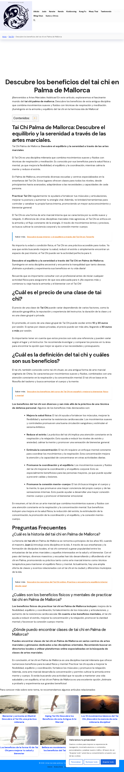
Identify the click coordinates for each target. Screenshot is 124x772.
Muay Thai (93, 11)
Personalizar (76, 762)
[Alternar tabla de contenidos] (33, 118)
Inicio (4, 37)
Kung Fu (82, 11)
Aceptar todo (108, 762)
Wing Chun (38, 16)
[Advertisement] (62, 59)
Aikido (36, 11)
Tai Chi (117, 11)
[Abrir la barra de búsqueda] (34, 20)
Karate (52, 11)
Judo (44, 11)
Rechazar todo (92, 762)
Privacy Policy (58, 767)
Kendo (61, 11)
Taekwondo (106, 11)
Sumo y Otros (52, 16)
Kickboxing (71, 11)
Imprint (50, 767)
